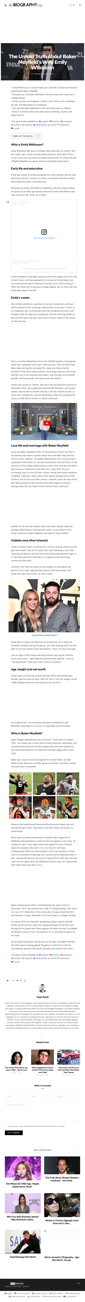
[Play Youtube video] (47, 423)
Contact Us (25, 1286)
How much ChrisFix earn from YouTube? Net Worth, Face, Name (69, 1070)
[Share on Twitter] (4, 100)
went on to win (41, 847)
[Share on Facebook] (4, 95)
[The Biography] (26, 5)
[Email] (4, 111)
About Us (8, 1286)
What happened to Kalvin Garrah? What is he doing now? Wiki (42, 1070)
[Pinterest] (4, 106)
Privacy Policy (16, 1286)
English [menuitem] (45, 121)
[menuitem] (43, 121)
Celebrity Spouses (42, 50)
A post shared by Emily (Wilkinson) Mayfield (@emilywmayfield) (44, 268)
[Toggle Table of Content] (36, 136)
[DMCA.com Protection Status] (17, 1283)
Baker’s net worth (34, 726)
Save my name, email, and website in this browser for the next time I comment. (36, 1126)
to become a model (63, 307)
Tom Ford (37, 74)
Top (78, 1283)
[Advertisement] (42, 27)
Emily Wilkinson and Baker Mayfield (44, 635)
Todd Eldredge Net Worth (23, 1257)
